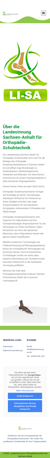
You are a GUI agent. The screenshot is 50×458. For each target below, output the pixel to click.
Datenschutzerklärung (12, 350)
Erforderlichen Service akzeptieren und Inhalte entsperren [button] (25, 406)
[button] (43, 13)
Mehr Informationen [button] (25, 390)
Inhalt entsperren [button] (25, 396)
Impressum (8, 346)
